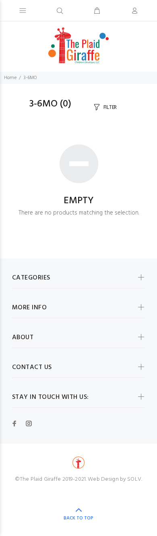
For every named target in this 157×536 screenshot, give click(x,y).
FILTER (110, 107)
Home (10, 78)
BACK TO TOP (78, 518)
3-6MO (30, 78)
